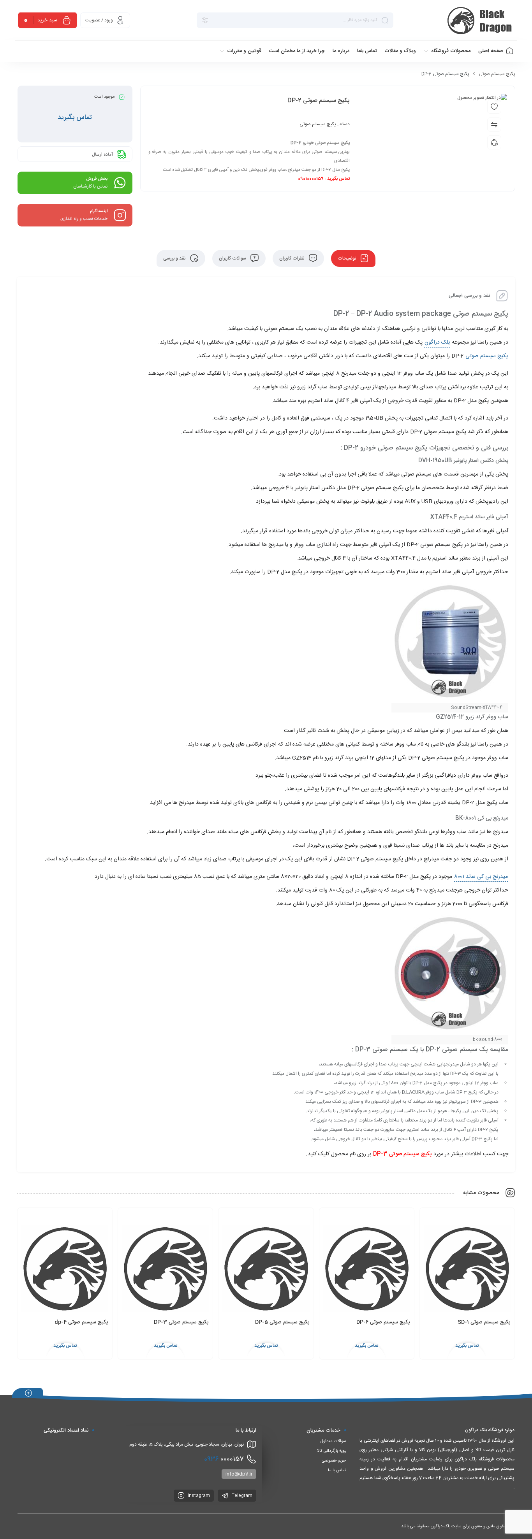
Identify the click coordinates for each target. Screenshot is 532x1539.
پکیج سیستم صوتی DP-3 (181, 1322)
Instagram (198, 1495)
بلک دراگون (437, 342)
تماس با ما (337, 1470)
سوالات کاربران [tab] (233, 258)
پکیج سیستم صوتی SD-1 (484, 1322)
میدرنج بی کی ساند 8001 (481, 876)
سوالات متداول (333, 1441)
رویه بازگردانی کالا (331, 1451)
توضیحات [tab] (347, 258)
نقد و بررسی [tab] (175, 258)
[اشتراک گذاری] (494, 142)
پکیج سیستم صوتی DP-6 (383, 1322)
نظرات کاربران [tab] (292, 258)
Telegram (241, 1495)
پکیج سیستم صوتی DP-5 (282, 1322)
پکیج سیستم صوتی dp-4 (81, 1322)
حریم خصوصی (334, 1460)
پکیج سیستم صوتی (497, 74)
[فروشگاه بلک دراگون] (480, 20)
